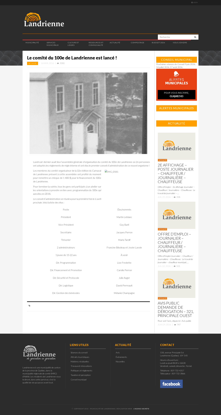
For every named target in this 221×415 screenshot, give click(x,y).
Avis (118, 352)
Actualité (33, 63)
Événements (121, 357)
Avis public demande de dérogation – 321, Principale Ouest (176, 309)
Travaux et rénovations (81, 366)
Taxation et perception (81, 375)
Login (195, 2)
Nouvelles (120, 361)
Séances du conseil (79, 352)
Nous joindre (180, 42)
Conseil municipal (78, 379)
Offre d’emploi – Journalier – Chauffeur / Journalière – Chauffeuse (174, 242)
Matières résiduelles (80, 361)
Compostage (137, 42)
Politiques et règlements (81, 370)
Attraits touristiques (80, 357)
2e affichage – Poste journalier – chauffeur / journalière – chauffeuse (175, 173)
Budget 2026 (158, 42)
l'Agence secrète (141, 409)
